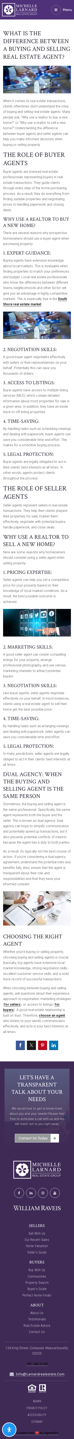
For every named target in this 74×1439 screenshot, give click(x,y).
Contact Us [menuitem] (37, 1332)
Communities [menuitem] (37, 1276)
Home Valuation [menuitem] (37, 1246)
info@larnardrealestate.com (40, 1374)
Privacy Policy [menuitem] (37, 1408)
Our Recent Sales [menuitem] (37, 1240)
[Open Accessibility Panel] (9, 1429)
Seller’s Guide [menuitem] (36, 1252)
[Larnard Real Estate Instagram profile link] (43, 1193)
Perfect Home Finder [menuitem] (37, 1295)
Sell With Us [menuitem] (37, 1233)
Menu (67, 10)
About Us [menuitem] (36, 1313)
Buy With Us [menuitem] (37, 1270)
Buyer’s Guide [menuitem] (37, 1289)
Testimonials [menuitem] (37, 1319)
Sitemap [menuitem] (37, 1421)
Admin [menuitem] (37, 1401)
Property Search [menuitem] (37, 1283)
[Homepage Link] (19, 9)
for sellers (12, 1004)
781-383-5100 (37, 1364)
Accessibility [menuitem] (37, 1415)
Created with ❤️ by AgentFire (37, 1433)
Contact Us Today (33, 1138)
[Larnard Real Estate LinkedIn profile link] (31, 1193)
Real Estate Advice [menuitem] (37, 1326)
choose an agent (52, 1015)
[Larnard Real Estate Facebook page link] (19, 1193)
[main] (37, 530)
